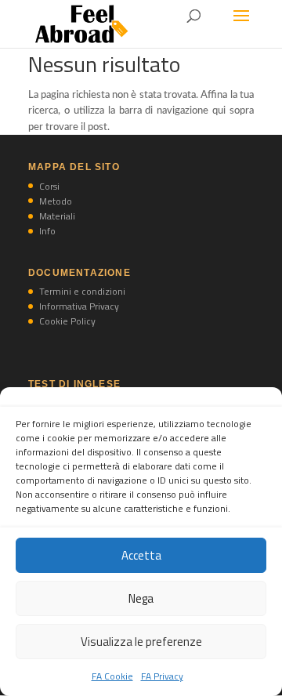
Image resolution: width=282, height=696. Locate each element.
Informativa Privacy (79, 306)
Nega (141, 598)
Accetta (141, 555)
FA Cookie (112, 676)
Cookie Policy (67, 321)
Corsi (49, 186)
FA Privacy (162, 676)
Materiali (57, 215)
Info (47, 230)
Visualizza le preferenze (141, 642)
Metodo (55, 201)
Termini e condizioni (82, 291)
